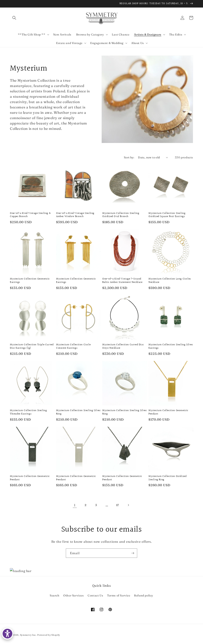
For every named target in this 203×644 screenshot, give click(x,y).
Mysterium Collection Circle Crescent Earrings (73, 346)
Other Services (73, 595)
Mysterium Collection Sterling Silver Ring (78, 412)
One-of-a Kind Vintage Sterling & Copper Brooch (30, 215)
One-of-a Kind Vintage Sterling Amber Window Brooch (75, 215)
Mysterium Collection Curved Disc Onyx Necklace (123, 346)
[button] (14, 17)
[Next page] (128, 505)
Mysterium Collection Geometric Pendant (168, 412)
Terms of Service (118, 595)
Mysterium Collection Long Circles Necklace (169, 280)
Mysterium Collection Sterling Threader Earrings (28, 412)
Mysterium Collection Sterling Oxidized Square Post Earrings (166, 215)
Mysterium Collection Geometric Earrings (30, 280)
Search (54, 595)
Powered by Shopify (48, 634)
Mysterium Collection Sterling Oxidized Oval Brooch (120, 215)
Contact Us (95, 595)
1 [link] (75, 505)
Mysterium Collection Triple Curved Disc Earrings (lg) (32, 346)
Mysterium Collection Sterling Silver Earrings (170, 346)
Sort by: (129, 157)
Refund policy (143, 595)
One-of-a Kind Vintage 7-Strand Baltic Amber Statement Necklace (122, 280)
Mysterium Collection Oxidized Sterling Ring (167, 478)
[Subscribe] (132, 553)
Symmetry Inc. (28, 634)
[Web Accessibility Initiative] (7, 633)
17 (117, 505)
